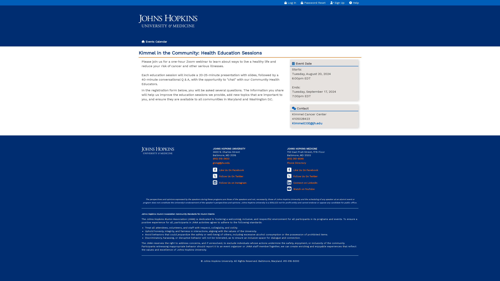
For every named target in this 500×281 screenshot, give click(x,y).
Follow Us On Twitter (231, 176)
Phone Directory (296, 163)
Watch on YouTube (304, 189)
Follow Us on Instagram (232, 182)
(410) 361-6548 (295, 158)
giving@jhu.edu (221, 163)
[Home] (168, 21)
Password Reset (314, 2)
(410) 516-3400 (221, 158)
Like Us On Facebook (231, 170)
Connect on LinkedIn (305, 182)
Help (355, 2)
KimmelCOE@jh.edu (307, 123)
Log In (291, 2)
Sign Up (339, 2)
